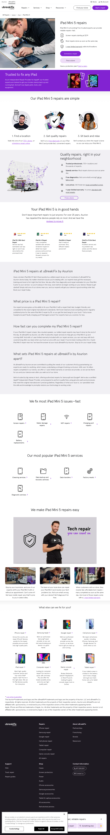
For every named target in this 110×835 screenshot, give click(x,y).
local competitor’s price (94, 185)
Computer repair (43, 667)
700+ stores (27, 141)
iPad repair (20, 667)
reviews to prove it (54, 221)
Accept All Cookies (57, 829)
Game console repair (66, 668)
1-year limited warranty (74, 46)
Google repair (66, 633)
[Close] (64, 814)
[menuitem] (26, 8)
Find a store (69, 198)
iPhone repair (20, 633)
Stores (94, 2)
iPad (19, 15)
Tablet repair (89, 667)
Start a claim (82, 66)
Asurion (4, 2)
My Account (104, 2)
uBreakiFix (11, 2)
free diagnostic (54, 141)
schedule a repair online (21, 143)
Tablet (14, 15)
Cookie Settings (14, 829)
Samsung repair (43, 633)
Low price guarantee (14, 697)
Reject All (41, 829)
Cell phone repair (89, 633)
